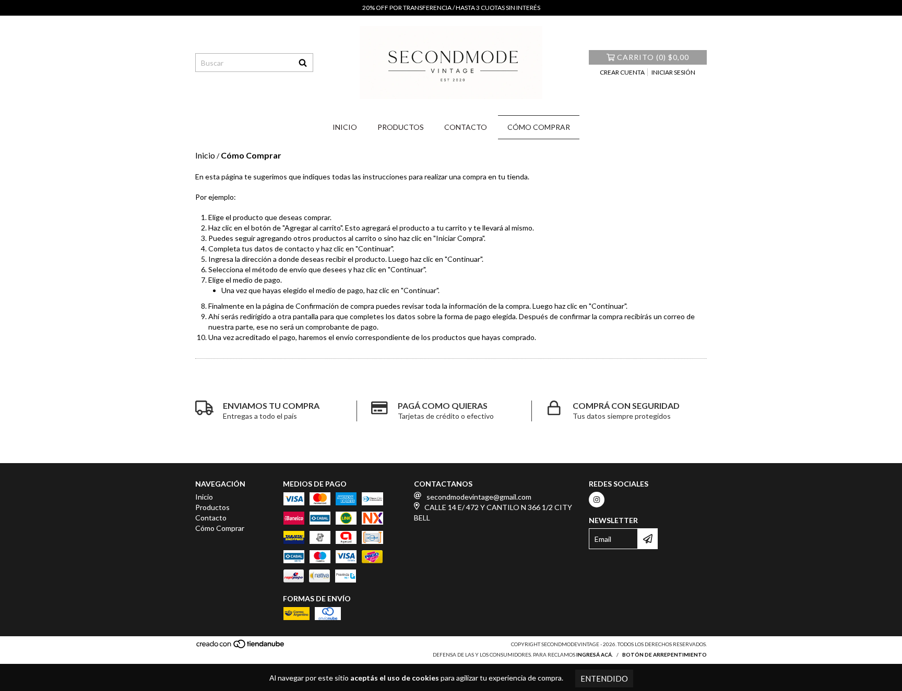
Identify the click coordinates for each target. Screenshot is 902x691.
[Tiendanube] (241, 647)
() (653, 57)
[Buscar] (302, 62)
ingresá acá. (594, 654)
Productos (400, 127)
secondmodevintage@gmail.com (478, 496)
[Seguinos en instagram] (596, 499)
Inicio (345, 127)
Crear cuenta (622, 72)
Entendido (604, 678)
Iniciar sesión (673, 72)
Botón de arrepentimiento (664, 654)
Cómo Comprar (538, 127)
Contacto (465, 127)
